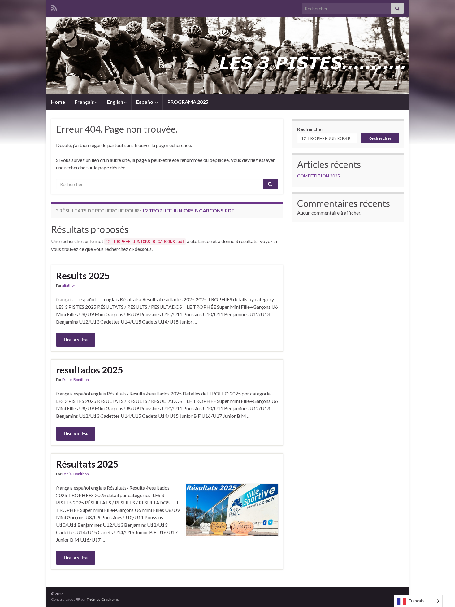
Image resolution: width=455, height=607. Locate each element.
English (115, 102)
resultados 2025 (89, 369)
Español (145, 102)
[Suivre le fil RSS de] (54, 6)
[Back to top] (441, 593)
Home (58, 102)
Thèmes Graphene (102, 599)
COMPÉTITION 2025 (318, 175)
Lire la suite (76, 339)
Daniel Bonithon (75, 379)
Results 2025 (83, 275)
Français (85, 102)
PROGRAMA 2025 (187, 102)
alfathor (68, 285)
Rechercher (310, 129)
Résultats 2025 (87, 463)
